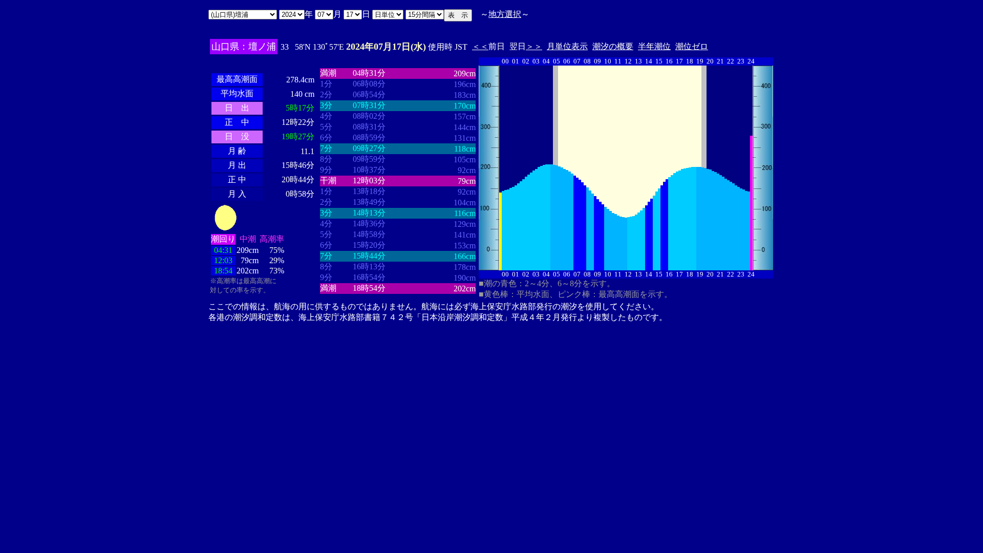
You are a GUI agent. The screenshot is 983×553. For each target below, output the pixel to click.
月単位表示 (567, 46)
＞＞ (534, 46)
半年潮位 (654, 46)
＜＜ (480, 46)
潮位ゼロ (691, 46)
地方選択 (504, 14)
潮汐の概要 (612, 46)
